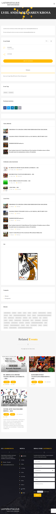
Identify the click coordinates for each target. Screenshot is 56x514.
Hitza (32, 320)
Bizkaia (5, 92)
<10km (11, 176)
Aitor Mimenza (7, 312)
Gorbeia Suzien (18, 320)
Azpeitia (49, 312)
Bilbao (29, 315)
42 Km (22, 480)
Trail (15, 169)
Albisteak (12, 206)
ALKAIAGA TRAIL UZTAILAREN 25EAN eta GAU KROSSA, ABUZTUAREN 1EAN (28, 136)
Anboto (19, 312)
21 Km (22, 472)
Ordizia (22, 325)
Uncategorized (7, 298)
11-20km (11, 169)
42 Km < (22, 484)
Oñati (28, 325)
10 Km (22, 464)
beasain (5, 315)
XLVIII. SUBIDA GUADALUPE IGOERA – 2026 (19, 180)
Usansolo (11, 92)
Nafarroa (6, 325)
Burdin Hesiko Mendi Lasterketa (44, 315)
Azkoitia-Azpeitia (42, 312)
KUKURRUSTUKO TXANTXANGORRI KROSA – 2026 (21, 174)
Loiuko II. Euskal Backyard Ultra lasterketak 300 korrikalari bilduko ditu (25, 232)
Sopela (40, 325)
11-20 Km (23, 468)
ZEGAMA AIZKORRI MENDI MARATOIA (25, 327)
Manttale (21, 322)
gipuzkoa (45, 317)
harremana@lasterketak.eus (8, 464)
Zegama (5, 327)
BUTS (5, 317)
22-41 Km (23, 476)
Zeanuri (45, 325)
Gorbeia (10, 320)
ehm (30, 317)
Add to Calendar (28, 60)
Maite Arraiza (14, 322)
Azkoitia (34, 312)
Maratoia (27, 322)
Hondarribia (37, 320)
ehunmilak (35, 317)
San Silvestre (33, 325)
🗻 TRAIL (23, 488)
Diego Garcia (18, 317)
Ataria (29, 312)
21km (11, 189)
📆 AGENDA (23, 456)
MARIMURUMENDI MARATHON (37, 322)
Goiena (5, 320)
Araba (24, 312)
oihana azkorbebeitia (14, 325)
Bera (11, 315)
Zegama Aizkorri (13, 327)
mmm (46, 322)
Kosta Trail (45, 320)
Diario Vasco (11, 317)
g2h (40, 317)
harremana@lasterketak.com (32, 28)
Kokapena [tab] (28, 70)
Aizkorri (14, 312)
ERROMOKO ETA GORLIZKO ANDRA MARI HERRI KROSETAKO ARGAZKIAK (28, 129)
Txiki (14, 176)
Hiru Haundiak (26, 320)
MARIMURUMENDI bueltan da (16, 143)
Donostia (25, 317)
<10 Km (22, 460)
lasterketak (6, 322)
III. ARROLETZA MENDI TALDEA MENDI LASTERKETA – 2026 (23, 167)
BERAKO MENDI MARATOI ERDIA (19, 315)
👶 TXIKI (23, 492)
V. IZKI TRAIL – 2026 (14, 187)
